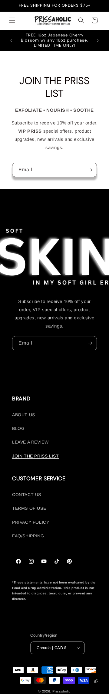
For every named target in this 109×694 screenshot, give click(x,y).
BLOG (18, 428)
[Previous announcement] (11, 40)
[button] (12, 20)
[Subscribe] (90, 170)
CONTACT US (26, 494)
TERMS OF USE (29, 508)
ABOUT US (23, 414)
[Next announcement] (97, 40)
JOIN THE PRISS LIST (35, 456)
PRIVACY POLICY (30, 522)
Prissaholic (61, 691)
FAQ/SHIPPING (28, 535)
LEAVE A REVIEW (30, 442)
